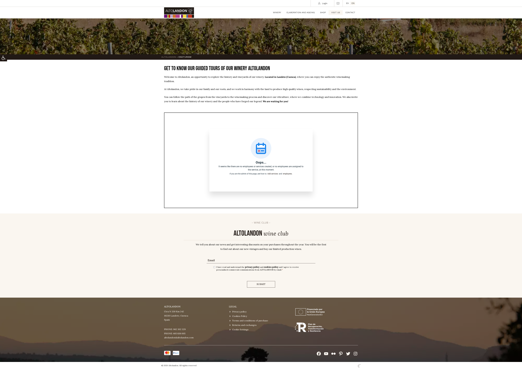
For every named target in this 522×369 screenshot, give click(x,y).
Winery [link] (277, 12)
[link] (3, 57)
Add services (273, 174)
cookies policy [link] (271, 267)
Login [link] (324, 3)
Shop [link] (323, 12)
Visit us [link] (335, 12)
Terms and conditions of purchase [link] (250, 320)
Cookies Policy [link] (239, 316)
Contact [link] (350, 12)
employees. (287, 174)
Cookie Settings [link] (240, 329)
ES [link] (347, 3)
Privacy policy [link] (239, 311)
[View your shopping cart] (338, 3)
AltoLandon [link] (168, 57)
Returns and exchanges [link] (244, 325)
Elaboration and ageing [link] (301, 12)
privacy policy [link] (252, 267)
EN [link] (353, 3)
